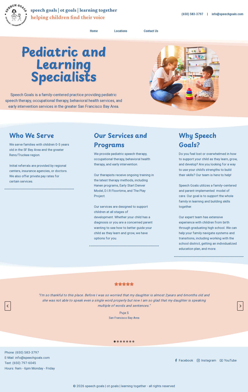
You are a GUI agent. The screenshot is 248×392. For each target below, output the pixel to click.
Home (94, 31)
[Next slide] (240, 306)
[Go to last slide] (8, 306)
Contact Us (151, 31)
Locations (120, 31)
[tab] (115, 341)
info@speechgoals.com (227, 14)
